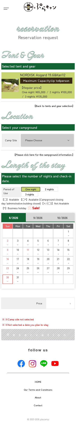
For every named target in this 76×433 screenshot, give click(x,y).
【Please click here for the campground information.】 (44, 155)
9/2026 (37, 217)
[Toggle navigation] (5, 8)
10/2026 (62, 217)
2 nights (49, 189)
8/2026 (13, 217)
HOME (38, 381)
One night (30, 189)
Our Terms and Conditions (38, 389)
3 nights (29, 194)
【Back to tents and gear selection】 (54, 106)
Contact (38, 405)
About (38, 397)
